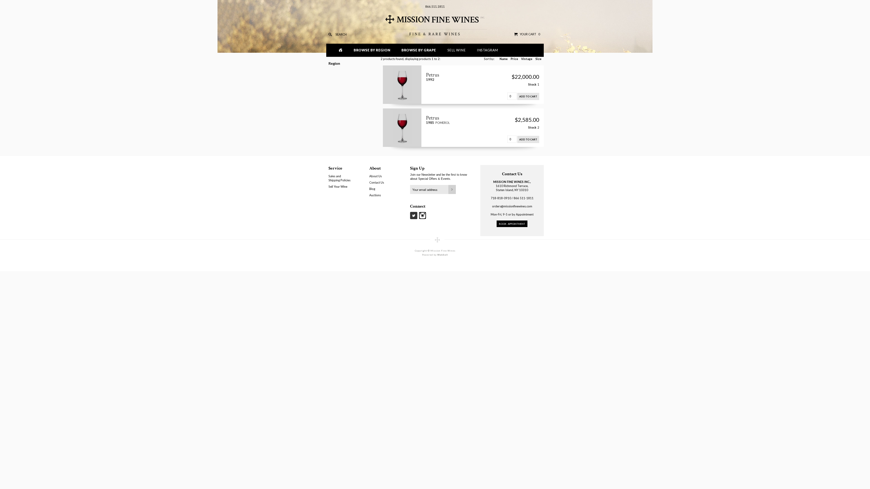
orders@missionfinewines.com (512, 206)
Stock (532, 84)
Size (538, 59)
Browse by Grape (418, 50)
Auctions (375, 195)
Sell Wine (456, 50)
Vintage (526, 59)
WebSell (442, 254)
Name (504, 59)
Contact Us (376, 182)
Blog (372, 189)
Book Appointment (512, 223)
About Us (375, 176)
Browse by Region (372, 50)
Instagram (487, 50)
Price (514, 59)
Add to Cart (528, 96)
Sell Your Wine (338, 186)
